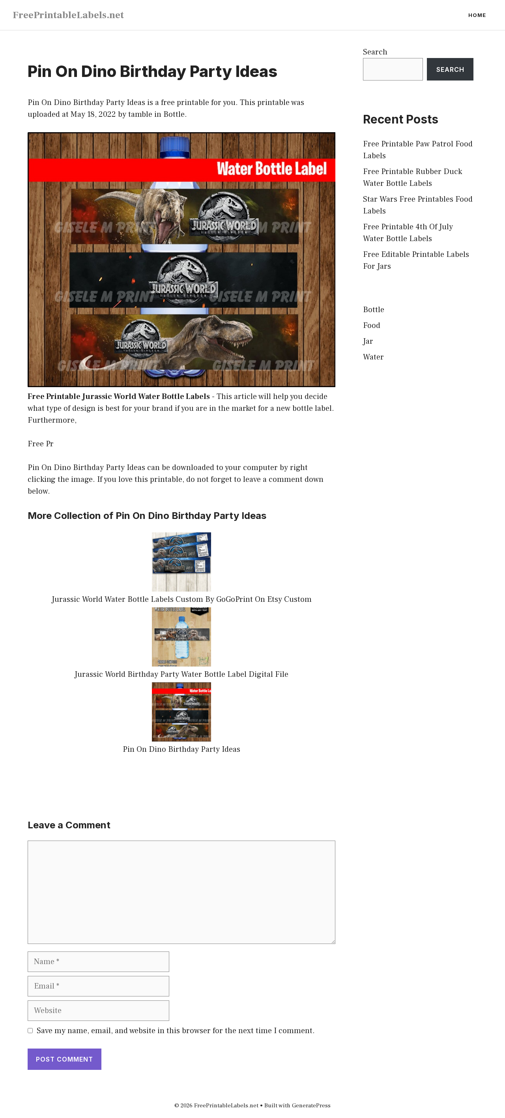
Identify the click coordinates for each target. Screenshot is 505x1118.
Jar (368, 341)
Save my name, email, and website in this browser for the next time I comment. (176, 1031)
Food (371, 325)
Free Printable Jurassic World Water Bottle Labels (119, 396)
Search (375, 52)
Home (477, 15)
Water (373, 357)
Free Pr (41, 444)
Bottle (174, 114)
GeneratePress (311, 1105)
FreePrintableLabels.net (68, 15)
